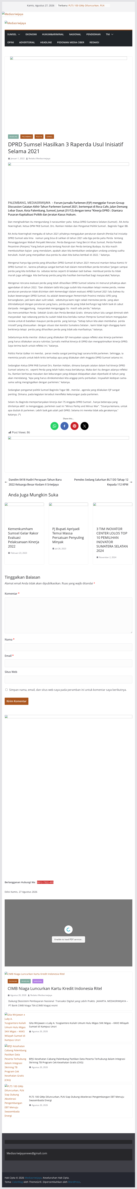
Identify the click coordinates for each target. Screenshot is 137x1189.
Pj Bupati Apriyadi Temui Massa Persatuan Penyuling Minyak (68, 535)
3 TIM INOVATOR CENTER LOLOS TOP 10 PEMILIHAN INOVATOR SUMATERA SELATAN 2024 (112, 540)
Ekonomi (31, 34)
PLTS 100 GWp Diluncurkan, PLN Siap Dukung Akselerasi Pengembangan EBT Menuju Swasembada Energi (76, 1098)
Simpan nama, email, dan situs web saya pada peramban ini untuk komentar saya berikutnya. (68, 690)
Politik (39, 136)
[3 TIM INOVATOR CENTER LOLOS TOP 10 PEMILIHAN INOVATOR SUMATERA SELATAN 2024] (112, 505)
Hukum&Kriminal (53, 34)
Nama (10, 639)
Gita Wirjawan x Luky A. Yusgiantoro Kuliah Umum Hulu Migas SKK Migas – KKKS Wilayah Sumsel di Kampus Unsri (79, 1024)
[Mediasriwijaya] (12, 14)
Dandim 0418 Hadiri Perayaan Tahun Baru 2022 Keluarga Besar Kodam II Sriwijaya (35, 482)
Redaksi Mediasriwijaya (39, 158)
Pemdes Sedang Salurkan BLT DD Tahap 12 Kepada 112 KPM (101, 482)
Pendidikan (93, 34)
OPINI (10, 42)
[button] (18, 34)
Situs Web (11, 672)
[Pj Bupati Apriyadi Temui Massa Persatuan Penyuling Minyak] (68, 505)
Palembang (27, 136)
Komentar (12, 593)
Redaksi (94, 42)
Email (9, 656)
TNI (108, 34)
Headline (46, 42)
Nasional (75, 34)
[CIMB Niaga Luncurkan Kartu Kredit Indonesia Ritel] (68, 974)
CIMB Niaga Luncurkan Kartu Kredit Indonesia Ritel (55, 988)
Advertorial (27, 42)
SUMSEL (12, 34)
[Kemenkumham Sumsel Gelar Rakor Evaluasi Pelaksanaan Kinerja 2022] (24, 505)
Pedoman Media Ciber (70, 42)
